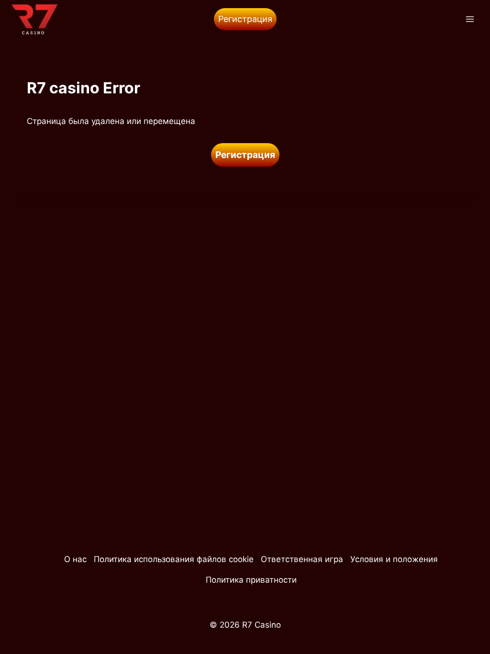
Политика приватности (251, 580)
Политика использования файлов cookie (174, 559)
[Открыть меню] (470, 18)
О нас (75, 559)
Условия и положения (394, 559)
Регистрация (245, 19)
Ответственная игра (302, 559)
